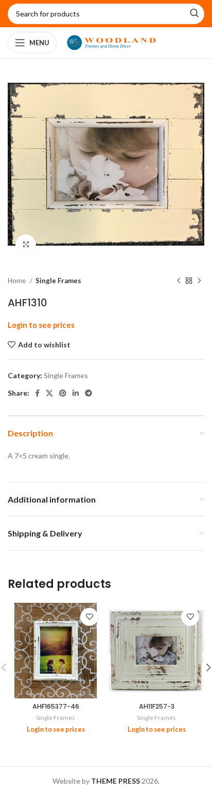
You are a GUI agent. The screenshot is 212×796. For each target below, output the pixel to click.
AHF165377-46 (55, 706)
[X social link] (49, 393)
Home (17, 280)
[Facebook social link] (37, 393)
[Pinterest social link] (62, 393)
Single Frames (58, 280)
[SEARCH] (194, 14)
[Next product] (199, 281)
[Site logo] (111, 42)
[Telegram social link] (88, 393)
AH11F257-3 (156, 706)
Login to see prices (41, 325)
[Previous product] (178, 281)
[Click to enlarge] (25, 244)
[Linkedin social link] (75, 393)
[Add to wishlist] (89, 617)
